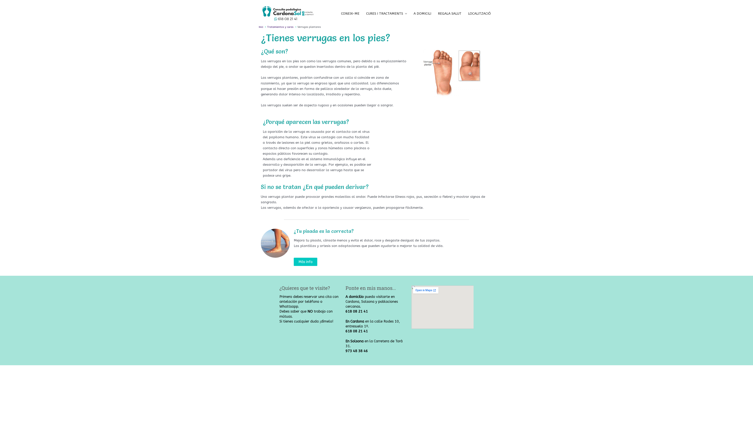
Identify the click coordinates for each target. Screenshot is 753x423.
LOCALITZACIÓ (479, 13)
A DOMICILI (422, 13)
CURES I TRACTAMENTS (384, 13)
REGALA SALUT (449, 13)
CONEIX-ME (350, 13)
